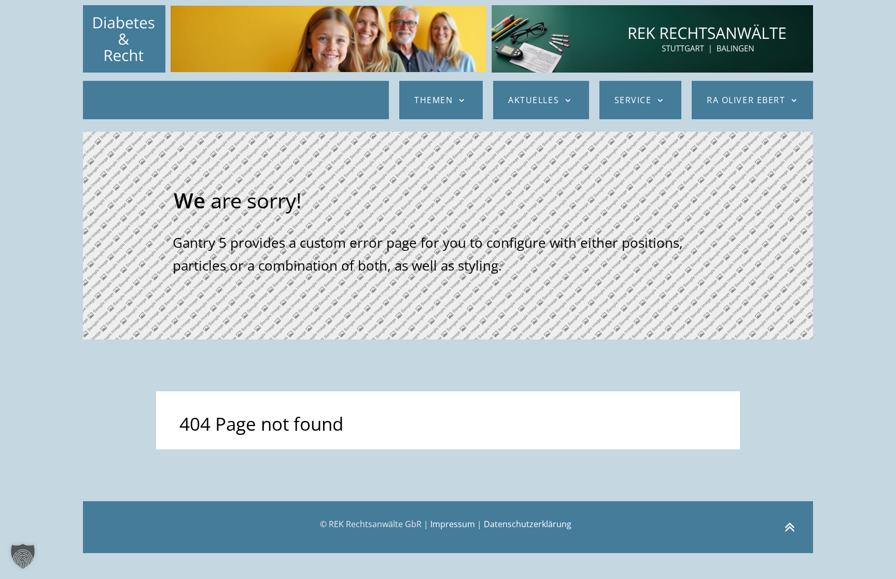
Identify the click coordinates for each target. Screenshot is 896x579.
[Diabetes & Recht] (124, 39)
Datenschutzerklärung (527, 524)
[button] (23, 556)
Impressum (452, 524)
